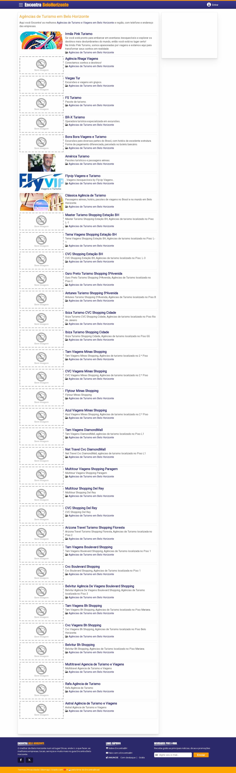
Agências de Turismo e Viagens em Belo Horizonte (85, 22)
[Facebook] (21, 760)
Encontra (47, 5)
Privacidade (33, 770)
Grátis (142, 757)
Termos (22, 770)
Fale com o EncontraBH (120, 753)
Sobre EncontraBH (118, 748)
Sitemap (45, 770)
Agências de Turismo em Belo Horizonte (91, 52)
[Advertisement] (187, 35)
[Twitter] (29, 760)
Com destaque (128, 757)
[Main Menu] (21, 5)
